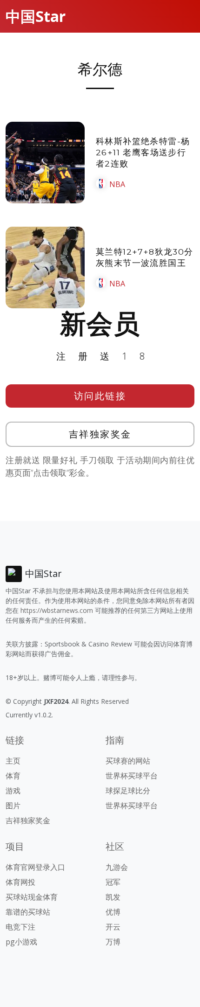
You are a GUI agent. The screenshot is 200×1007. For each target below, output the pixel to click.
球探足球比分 (128, 790)
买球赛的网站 (128, 761)
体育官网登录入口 (35, 867)
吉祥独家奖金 (100, 434)
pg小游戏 (21, 942)
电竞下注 (20, 927)
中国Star (36, 16)
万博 (113, 942)
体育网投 (20, 882)
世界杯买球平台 (132, 776)
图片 (13, 805)
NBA (117, 184)
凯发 (113, 897)
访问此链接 (100, 395)
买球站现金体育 (32, 897)
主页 (13, 761)
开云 (113, 927)
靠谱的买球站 (28, 912)
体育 (13, 776)
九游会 (117, 867)
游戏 (13, 790)
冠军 (113, 882)
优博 (113, 912)
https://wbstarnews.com (56, 610)
